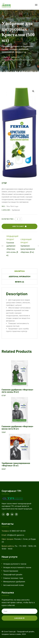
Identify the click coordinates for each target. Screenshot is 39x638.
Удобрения (16, 210)
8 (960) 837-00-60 (17, 531)
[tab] (19, 271)
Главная (5, 57)
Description (19, 271)
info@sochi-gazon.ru (15, 535)
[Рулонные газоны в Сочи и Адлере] (6, 5)
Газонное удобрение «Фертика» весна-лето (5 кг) (17, 427)
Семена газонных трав (13, 578)
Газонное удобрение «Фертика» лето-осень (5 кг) (17, 390)
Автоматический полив (13, 585)
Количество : (8, 219)
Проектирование (10, 571)
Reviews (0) (19, 282)
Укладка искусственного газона (17, 567)
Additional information (19, 277)
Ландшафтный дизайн (12, 574)
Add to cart (18, 226)
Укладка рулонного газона (14, 564)
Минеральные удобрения (14, 581)
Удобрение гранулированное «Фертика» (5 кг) (16, 464)
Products (14, 57)
